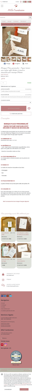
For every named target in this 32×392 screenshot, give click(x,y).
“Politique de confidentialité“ (20, 384)
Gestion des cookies (5, 323)
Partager (8, 63)
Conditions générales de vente (8, 310)
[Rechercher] (30, 17)
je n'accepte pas (8, 389)
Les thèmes (16, 21)
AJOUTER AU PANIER (13, 108)
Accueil (3, 21)
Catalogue (3, 305)
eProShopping (4, 370)
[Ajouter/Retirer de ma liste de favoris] (29, 108)
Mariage (9, 21)
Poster (26, 63)
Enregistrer (17, 63)
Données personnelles (5, 325)
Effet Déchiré (4, 74)
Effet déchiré (23, 21)
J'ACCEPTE (24, 389)
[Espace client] (21, 2)
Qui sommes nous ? (5, 308)
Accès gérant (27, 370)
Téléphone (4, 338)
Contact (17, 1)
